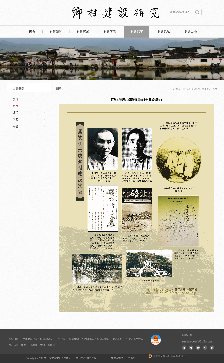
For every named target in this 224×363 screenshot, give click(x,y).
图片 (215, 89)
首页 (32, 31)
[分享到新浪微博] (198, 347)
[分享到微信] (191, 347)
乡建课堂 (206, 89)
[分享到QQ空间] (212, 347)
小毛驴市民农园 (134, 339)
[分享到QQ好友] (184, 347)
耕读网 (33, 345)
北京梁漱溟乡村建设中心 (95, 339)
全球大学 (74, 339)
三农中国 (60, 339)
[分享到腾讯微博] (205, 347)
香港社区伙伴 (47, 345)
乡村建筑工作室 (17, 345)
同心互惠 (117, 339)
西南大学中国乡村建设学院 (37, 339)
